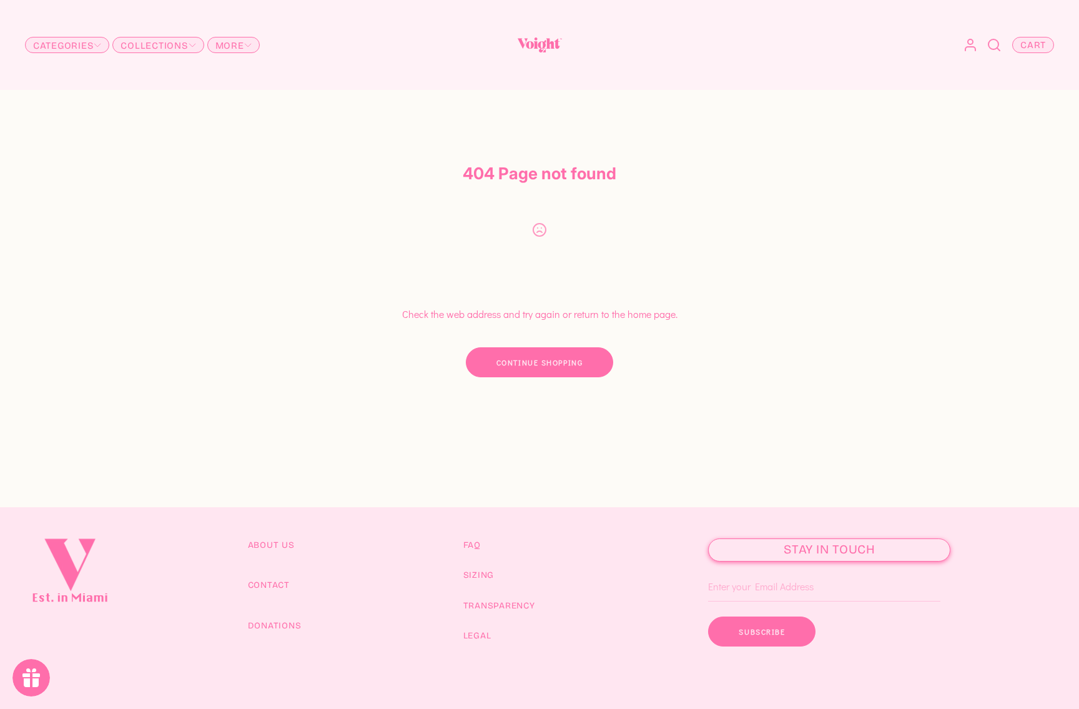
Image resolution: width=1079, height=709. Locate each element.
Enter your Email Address (755, 568)
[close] (994, 45)
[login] (970, 45)
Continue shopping (539, 362)
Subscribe (762, 632)
